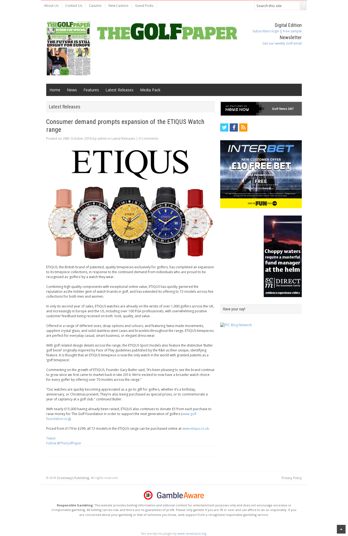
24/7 (290, 108)
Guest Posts (144, 5)
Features (91, 89)
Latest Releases (119, 89)
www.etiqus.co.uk (195, 428)
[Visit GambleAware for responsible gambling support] (180, 495)
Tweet (50, 438)
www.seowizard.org (192, 533)
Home (54, 89)
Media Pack (150, 89)
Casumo (95, 5)
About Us (51, 5)
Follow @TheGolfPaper (64, 443)
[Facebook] (234, 127)
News (72, 89)
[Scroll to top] (341, 529)
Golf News (279, 108)
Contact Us (73, 5)
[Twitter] (224, 127)
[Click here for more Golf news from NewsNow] (242, 109)
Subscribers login (266, 31)
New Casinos (118, 5)
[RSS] (243, 127)
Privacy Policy (292, 478)
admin (102, 138)
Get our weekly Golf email (282, 43)
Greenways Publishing (73, 478)
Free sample (292, 31)
